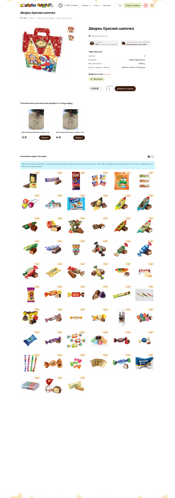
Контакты (107, 5)
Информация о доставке (137, 44)
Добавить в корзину (125, 89)
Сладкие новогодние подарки (45, 18)
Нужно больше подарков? (108, 44)
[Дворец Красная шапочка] (42, 50)
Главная (31, 18)
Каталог (85, 5)
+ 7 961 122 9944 (71, 5)
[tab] (149, 156)
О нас (96, 5)
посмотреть (106, 74)
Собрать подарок (133, 5)
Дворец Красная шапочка (64, 18)
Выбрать (44, 138)
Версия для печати (100, 36)
